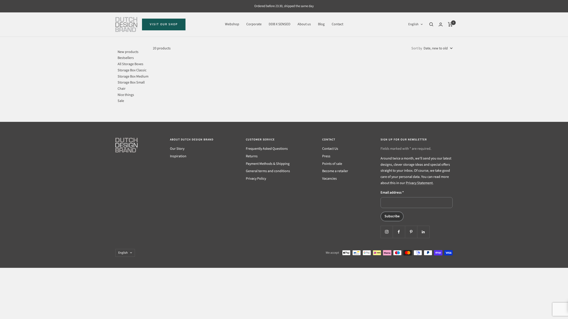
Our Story (177, 148)
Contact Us (330, 148)
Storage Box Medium (133, 76)
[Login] (441, 24)
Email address (392, 192)
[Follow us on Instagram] (387, 232)
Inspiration (178, 156)
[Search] (431, 24)
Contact (337, 24)
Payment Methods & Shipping (268, 163)
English (413, 24)
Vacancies (329, 178)
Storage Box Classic (132, 70)
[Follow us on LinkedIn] (423, 232)
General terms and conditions (268, 171)
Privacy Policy (256, 178)
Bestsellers (126, 57)
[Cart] (450, 24)
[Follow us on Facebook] (399, 232)
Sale (121, 100)
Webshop (232, 24)
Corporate (254, 24)
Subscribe (392, 216)
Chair (122, 88)
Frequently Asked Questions (267, 148)
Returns (252, 156)
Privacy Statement (419, 183)
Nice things (126, 94)
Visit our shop (164, 24)
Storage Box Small (131, 82)
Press (326, 156)
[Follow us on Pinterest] (411, 232)
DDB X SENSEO (279, 24)
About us (304, 24)
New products (128, 51)
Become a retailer (335, 171)
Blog (321, 24)
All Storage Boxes (130, 64)
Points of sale (332, 163)
